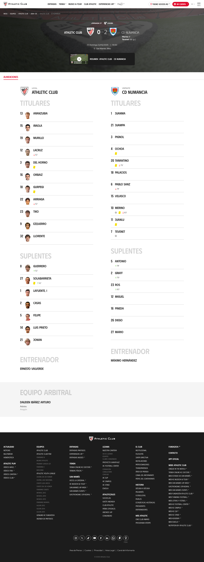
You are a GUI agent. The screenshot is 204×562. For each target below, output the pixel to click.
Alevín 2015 (41, 512)
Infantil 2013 (41, 499)
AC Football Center (111, 466)
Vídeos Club (8, 478)
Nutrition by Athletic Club (180, 525)
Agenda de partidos (45, 519)
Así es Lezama (108, 454)
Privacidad (98, 550)
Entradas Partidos (77, 450)
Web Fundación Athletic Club (180, 493)
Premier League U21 (44, 464)
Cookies (88, 550)
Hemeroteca (9, 457)
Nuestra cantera (110, 450)
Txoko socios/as (160, 4)
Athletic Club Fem (44, 454)
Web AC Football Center (178, 504)
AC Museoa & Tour (77, 484)
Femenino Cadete (43, 489)
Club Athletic (108, 505)
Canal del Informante (145, 475)
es (192, 4)
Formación (107, 469)
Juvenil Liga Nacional (44, 480)
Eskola (105, 488)
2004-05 (34, 14)
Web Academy (174, 518)
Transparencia (142, 468)
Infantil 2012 (41, 493)
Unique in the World (177, 469)
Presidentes (140, 506)
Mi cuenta (181, 4)
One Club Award (142, 519)
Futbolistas (141, 495)
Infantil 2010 (41, 496)
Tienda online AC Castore (80, 467)
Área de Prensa (142, 471)
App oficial (174, 459)
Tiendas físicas (76, 470)
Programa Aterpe (143, 523)
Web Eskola (173, 522)
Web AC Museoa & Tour (178, 479)
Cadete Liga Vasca (43, 483)
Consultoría (107, 472)
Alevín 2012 (41, 505)
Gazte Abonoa (109, 501)
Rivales (139, 499)
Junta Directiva (142, 457)
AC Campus (107, 481)
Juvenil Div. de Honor (44, 477)
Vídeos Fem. (8, 470)
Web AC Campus (175, 508)
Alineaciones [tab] (11, 76)
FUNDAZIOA (173, 446)
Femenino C (41, 467)
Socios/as (107, 498)
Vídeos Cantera (10, 474)
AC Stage (106, 485)
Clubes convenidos (110, 459)
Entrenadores (142, 509)
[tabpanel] (102, 251)
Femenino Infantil (43, 502)
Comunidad (107, 516)
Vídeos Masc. (9, 467)
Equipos (13, 14)
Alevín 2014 (41, 509)
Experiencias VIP (76, 454)
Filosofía (139, 454)
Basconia (40, 470)
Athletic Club (23, 14)
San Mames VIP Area (78, 487)
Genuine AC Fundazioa (46, 515)
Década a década (143, 488)
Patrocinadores (142, 464)
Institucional (141, 450)
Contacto (173, 453)
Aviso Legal (110, 550)
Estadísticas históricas (145, 502)
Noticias (7, 450)
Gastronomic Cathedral (80, 494)
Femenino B (41, 457)
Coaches (106, 474)
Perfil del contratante (145, 479)
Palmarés (140, 492)
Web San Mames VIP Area (179, 483)
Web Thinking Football (178, 497)
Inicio (5, 14)
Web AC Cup (173, 511)
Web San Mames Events (178, 490)
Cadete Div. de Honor (44, 486)
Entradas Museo (76, 457)
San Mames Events (77, 491)
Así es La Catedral (77, 480)
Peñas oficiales (109, 508)
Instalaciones (141, 461)
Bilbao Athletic (42, 460)
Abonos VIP (107, 512)
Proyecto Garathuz (111, 462)
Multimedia (8, 454)
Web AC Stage (174, 515)
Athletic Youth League (46, 473)
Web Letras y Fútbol (177, 500)
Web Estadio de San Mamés (180, 476)
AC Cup (105, 478)
